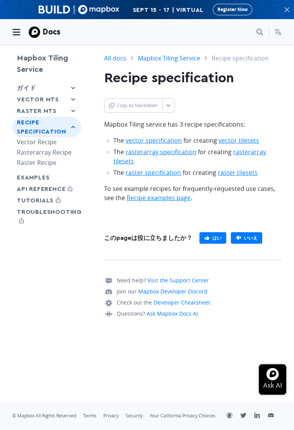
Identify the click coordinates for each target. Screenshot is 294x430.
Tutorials (47, 200)
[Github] (233, 416)
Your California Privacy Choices (183, 415)
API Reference (47, 189)
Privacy (111, 415)
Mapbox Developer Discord (172, 291)
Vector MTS (38, 99)
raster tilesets (238, 172)
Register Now (232, 9)
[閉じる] (286, 9)
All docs (115, 58)
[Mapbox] (34, 32)
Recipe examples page (159, 198)
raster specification (153, 172)
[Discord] (275, 416)
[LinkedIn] (261, 416)
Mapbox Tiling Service (42, 63)
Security (134, 415)
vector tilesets (239, 140)
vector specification (154, 140)
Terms (89, 415)
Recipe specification (41, 127)
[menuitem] (278, 32)
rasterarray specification (161, 152)
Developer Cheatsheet (182, 302)
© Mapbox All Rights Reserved (44, 415)
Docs (51, 31)
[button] (278, 32)
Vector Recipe (37, 142)
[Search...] (260, 32)
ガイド (26, 88)
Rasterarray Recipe (44, 152)
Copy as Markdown (137, 105)
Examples (33, 177)
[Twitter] (247, 416)
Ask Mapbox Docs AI (172, 313)
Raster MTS (37, 111)
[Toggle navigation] (16, 32)
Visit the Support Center (178, 280)
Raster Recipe (36, 162)
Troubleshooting (47, 216)
